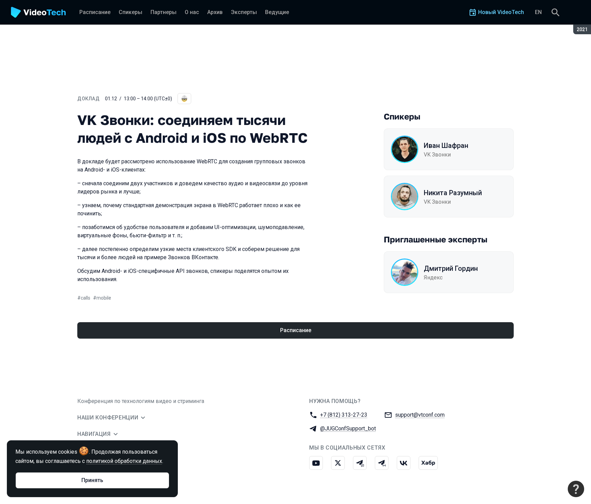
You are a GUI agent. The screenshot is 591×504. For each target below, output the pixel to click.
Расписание (295, 330)
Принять (92, 480)
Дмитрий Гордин (451, 268)
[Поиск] (555, 12)
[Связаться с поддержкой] (576, 489)
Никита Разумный (453, 193)
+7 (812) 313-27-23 (343, 415)
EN (538, 12)
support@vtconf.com (420, 415)
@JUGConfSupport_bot (348, 428)
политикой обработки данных (124, 461)
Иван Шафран (446, 145)
